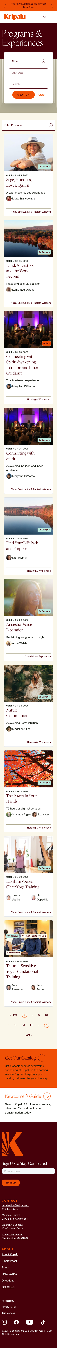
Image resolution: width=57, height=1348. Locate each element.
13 (23, 1025)
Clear (41, 94)
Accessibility (8, 1300)
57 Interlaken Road (12, 1234)
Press (5, 1267)
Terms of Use (8, 1313)
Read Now (28, 7)
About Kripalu (10, 1254)
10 (46, 1015)
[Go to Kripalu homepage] (13, 1143)
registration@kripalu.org (15, 1205)
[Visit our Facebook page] (16, 1322)
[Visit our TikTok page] (43, 1322)
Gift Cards (8, 1287)
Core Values (9, 1274)
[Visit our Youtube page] (29, 1322)
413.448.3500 (10, 1209)
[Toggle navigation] (52, 16)
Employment (9, 1261)
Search (23, 94)
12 (15, 1025)
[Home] (15, 15)
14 (31, 1025)
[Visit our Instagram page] (4, 1322)
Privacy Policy (9, 1307)
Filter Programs (13, 125)
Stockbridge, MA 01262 (15, 1238)
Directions (8, 1280)
